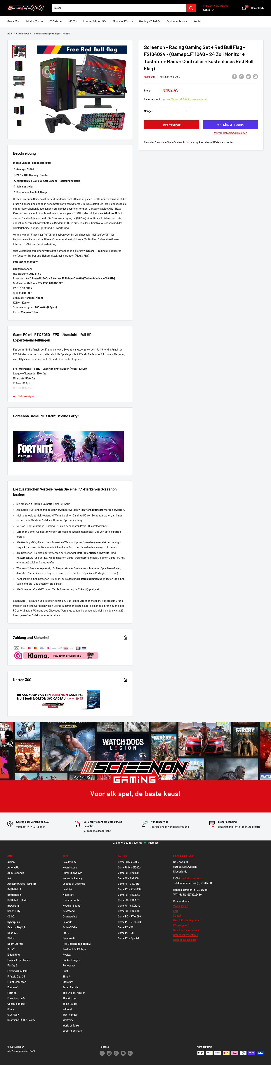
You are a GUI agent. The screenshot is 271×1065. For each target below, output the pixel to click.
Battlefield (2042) (17, 900)
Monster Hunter (72, 900)
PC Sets (53, 21)
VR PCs (73, 21)
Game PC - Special (128, 938)
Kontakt (198, 21)
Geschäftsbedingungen (186, 920)
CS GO (10, 916)
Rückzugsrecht (181, 925)
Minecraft (68, 894)
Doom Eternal (15, 943)
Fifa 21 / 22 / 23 (16, 976)
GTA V (10, 1009)
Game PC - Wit (126, 927)
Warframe (68, 1020)
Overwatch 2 (70, 916)
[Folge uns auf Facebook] (102, 1053)
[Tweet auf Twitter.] (248, 76)
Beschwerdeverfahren (186, 930)
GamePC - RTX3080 (129, 905)
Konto (207, 9)
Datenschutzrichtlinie (185, 934)
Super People (70, 987)
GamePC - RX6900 (128, 878)
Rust (65, 971)
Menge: (148, 111)
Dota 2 (11, 949)
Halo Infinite (70, 861)
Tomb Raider (70, 1003)
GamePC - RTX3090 (129, 910)
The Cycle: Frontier (74, 992)
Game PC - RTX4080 (129, 916)
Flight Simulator (16, 981)
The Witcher (70, 998)
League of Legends (74, 883)
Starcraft (68, 981)
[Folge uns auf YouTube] (123, 1053)
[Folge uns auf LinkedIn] (130, 1053)
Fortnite (12, 992)
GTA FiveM (13, 1014)
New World (69, 910)
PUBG (66, 932)
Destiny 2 (12, 932)
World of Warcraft (72, 1031)
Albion (11, 861)
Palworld (67, 922)
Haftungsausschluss (185, 939)
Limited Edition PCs (94, 21)
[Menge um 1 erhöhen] (187, 111)
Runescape (69, 965)
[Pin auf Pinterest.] (241, 76)
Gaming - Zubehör (149, 21)
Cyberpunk (13, 922)
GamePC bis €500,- (129, 861)
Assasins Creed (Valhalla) (21, 883)
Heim (9, 33)
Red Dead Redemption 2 (77, 943)
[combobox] (119, 8)
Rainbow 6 (68, 938)
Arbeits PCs (32, 21)
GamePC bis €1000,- (129, 867)
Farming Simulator (17, 971)
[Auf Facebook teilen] (234, 76)
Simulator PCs (121, 21)
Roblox (67, 954)
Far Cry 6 (12, 965)
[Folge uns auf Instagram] (109, 1053)
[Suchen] (191, 8)
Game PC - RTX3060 (129, 889)
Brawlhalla (13, 905)
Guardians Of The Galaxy (21, 1020)
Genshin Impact (16, 1003)
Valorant (67, 1009)
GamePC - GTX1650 (129, 883)
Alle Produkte (22, 33)
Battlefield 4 (14, 889)
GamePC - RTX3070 (129, 900)
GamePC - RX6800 (128, 872)
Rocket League (71, 960)
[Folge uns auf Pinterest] (116, 1053)
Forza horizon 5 (16, 998)
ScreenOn (149, 77)
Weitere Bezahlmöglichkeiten (230, 132)
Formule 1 (12, 987)
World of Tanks (71, 1025)
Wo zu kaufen (180, 906)
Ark (9, 878)
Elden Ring (13, 954)
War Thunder (70, 1014)
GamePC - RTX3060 (129, 894)
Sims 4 (66, 976)
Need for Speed (71, 905)
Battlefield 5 (14, 894)
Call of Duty (13, 910)
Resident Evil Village (74, 949)
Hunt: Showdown (72, 872)
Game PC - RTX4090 (129, 922)
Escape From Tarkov (19, 960)
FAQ (175, 910)
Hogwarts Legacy (72, 878)
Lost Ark (67, 889)
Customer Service (176, 21)
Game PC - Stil (126, 932)
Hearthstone (70, 867)
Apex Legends (15, 872)
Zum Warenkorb (172, 124)
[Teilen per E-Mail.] (255, 76)
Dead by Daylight (17, 927)
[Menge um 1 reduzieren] (167, 111)
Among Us (13, 867)
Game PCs (13, 21)
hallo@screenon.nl (192, 878)
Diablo (11, 938)
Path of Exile (70, 927)
